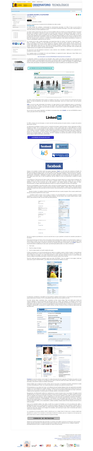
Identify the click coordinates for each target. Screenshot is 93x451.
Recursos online (16, 22)
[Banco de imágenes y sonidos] (76, 447)
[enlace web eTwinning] (55, 447)
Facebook (29, 379)
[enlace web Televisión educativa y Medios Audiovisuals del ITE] (62, 447)
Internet (29, 1)
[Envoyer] (80, 15)
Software (33, 1)
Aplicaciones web (16, 21)
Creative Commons (77, 435)
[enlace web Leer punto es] (48, 447)
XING (28, 104)
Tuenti (58, 171)
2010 (14, 36)
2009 (14, 37)
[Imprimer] (78, 15)
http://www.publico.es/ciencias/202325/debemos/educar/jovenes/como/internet (54, 56)
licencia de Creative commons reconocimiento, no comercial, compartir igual (19, 65)
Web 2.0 (34, 16)
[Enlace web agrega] (34, 447)
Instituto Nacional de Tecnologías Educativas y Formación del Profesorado (68, 438)
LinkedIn (64, 110)
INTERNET (29, 16)
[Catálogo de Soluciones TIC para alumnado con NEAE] (69, 447)
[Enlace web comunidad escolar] (41, 447)
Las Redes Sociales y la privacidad (38, 14)
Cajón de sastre (40, 1)
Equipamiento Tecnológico (21, 1)
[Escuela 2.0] (19, 447)
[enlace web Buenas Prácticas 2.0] (26, 447)
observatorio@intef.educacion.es (75, 437)
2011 (14, 35)
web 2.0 (14, 24)
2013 (14, 32)
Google (74, 242)
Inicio (14, 1)
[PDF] (77, 15)
